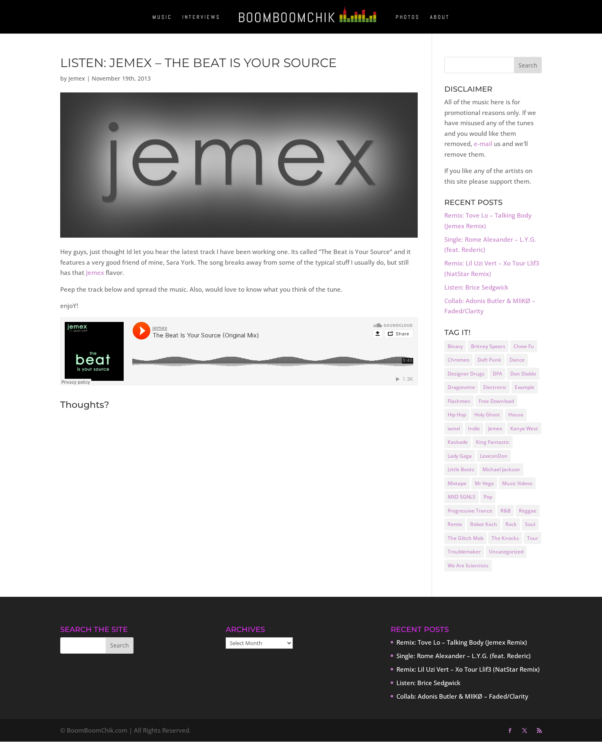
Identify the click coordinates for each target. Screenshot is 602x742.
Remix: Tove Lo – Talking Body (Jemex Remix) (461, 642)
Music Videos (517, 483)
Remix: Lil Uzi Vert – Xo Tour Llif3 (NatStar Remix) (468, 669)
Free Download (496, 401)
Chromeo (458, 359)
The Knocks (505, 538)
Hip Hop (457, 414)
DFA (497, 373)
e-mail (483, 143)
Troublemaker (464, 551)
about (440, 17)
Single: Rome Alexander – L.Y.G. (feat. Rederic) (463, 656)
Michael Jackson (501, 469)
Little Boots (461, 469)
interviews (201, 17)
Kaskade (458, 441)
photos (408, 17)
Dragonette (461, 387)
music (162, 17)
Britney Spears (488, 346)
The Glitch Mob (465, 538)
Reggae (527, 510)
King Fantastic (492, 441)
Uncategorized (506, 551)
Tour (532, 538)
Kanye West (524, 428)
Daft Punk (489, 359)
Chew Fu (524, 346)
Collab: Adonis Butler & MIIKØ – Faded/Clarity (462, 696)
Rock (511, 524)
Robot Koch (483, 524)
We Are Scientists (468, 565)
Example (524, 387)
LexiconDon (493, 455)
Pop (488, 496)
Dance (517, 359)
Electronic (495, 387)
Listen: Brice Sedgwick (476, 287)
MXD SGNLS (461, 496)
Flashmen (459, 401)
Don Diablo (523, 373)
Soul (530, 524)
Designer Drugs (466, 373)
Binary (455, 346)
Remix (455, 524)
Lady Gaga (460, 455)
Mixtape (457, 483)
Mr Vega (484, 483)
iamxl (454, 428)
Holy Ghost (487, 414)
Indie (474, 428)
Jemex (76, 78)
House (515, 414)
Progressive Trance (470, 510)
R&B (505, 510)
